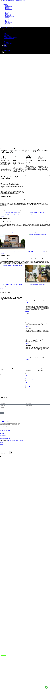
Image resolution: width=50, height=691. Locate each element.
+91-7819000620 (2, 433)
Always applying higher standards (32, 379)
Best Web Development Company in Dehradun (15, 440)
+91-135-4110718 (3, 435)
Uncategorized (27, 378)
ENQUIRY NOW (3, 655)
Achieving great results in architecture (33, 393)
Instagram (1, 442)
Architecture (27, 392)
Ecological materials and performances (33, 386)
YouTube (1, 445)
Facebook (1, 444)
